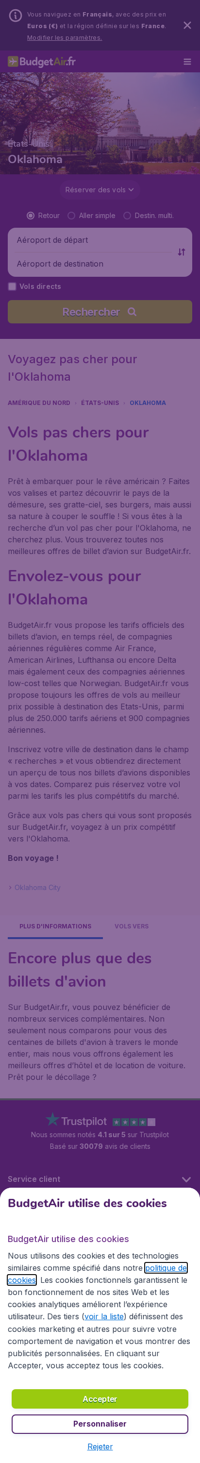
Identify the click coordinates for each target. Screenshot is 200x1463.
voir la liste (104, 1316)
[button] (100, 1446)
